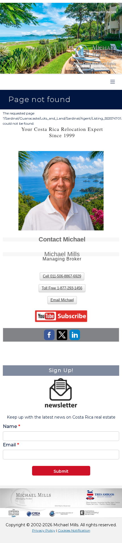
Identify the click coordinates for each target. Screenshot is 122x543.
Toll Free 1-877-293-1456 (62, 288)
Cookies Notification (74, 530)
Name (11, 426)
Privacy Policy (43, 530)
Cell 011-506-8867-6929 (62, 276)
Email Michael (62, 300)
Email (11, 444)
